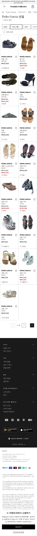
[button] (32, 6)
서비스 (5, 344)
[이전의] (13, 325)
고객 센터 (6, 392)
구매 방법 (6, 362)
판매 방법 (6, 378)
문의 (5, 395)
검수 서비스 (7, 365)
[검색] (4, 6)
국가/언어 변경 (18, 532)
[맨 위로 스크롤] (32, 325)
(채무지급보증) (17, 476)
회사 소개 (6, 405)
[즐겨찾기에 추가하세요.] (16, 57)
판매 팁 (6, 381)
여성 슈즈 (21, 12)
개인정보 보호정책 (17, 444)
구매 (4, 358)
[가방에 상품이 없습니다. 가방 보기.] (32, 6)
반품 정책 (6, 368)
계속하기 (18, 527)
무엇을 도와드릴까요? (10, 388)
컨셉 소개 (6, 348)
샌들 (29, 12)
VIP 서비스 (7, 351)
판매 (4, 375)
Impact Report (8, 412)
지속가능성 (7, 408)
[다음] (24, 325)
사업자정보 (15, 456)
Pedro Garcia (11, 12)
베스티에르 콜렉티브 (10, 402)
